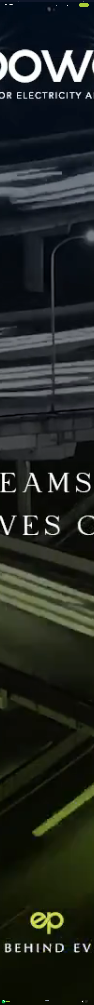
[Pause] (82, 1001)
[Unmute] (86, 1001)
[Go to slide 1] (8, 1001)
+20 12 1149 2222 (10, 1)
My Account (86, 1)
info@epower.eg (19, 1)
